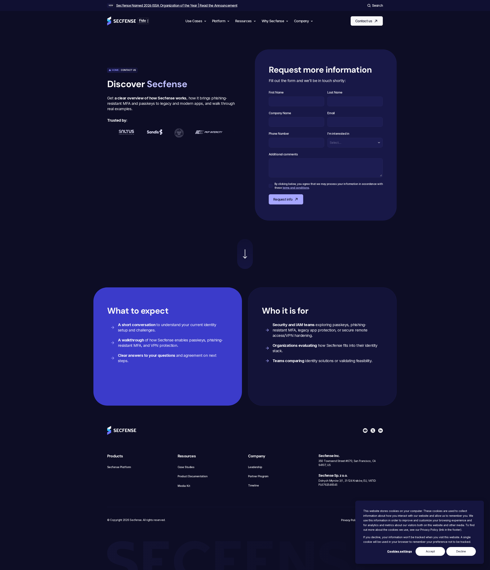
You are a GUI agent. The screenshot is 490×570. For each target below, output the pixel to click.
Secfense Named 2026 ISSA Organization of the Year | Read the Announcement (176, 5)
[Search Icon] (375, 5)
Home (115, 70)
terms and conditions (296, 187)
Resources (187, 456)
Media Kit (184, 485)
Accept (430, 551)
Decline (461, 551)
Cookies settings (399, 551)
